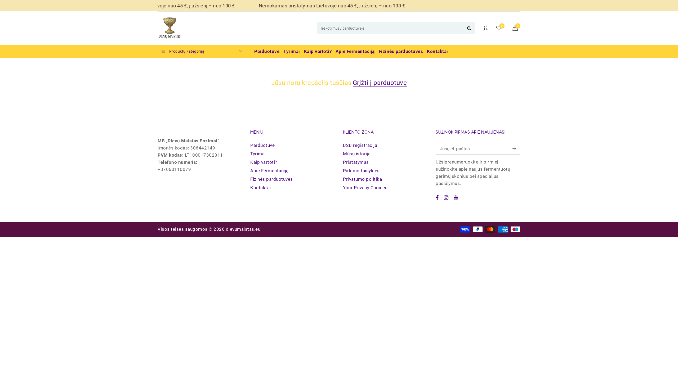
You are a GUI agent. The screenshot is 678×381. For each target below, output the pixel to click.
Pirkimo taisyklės (361, 170)
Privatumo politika (362, 179)
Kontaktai (260, 187)
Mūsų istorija (357, 153)
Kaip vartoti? (263, 162)
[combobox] (396, 28)
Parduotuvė (262, 145)
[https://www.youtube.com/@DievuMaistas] (456, 197)
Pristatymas (356, 162)
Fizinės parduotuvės (271, 179)
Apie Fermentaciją (269, 170)
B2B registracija (360, 145)
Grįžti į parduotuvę (380, 83)
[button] (516, 28)
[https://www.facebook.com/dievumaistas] (437, 197)
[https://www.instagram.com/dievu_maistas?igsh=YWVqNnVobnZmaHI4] (446, 197)
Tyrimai (258, 153)
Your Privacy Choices (365, 187)
